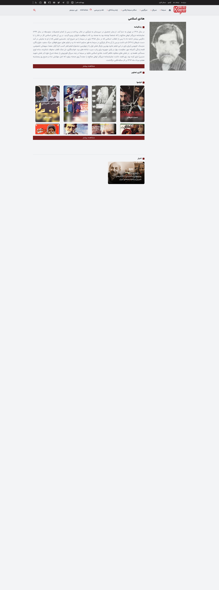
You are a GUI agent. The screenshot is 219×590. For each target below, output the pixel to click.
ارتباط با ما (176, 2)
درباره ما (183, 2)
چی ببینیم (74, 10)
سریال (154, 10)
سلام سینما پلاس (129, 10)
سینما (163, 10)
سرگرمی (144, 10)
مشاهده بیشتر (89, 66)
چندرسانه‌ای (113, 10)
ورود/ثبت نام (80, 3)
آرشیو (169, 2)
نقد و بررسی (99, 10)
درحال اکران (162, 2)
